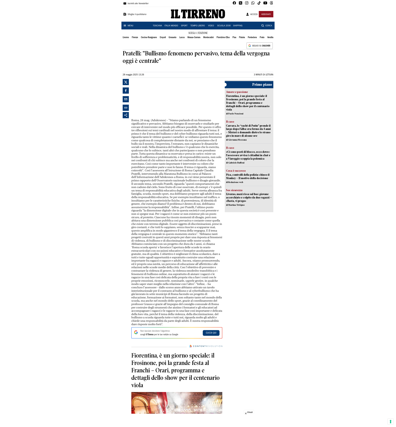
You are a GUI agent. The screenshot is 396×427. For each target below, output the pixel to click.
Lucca (182, 37)
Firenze (135, 37)
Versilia (270, 37)
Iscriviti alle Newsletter (138, 4)
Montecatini (208, 37)
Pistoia (242, 37)
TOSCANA (157, 26)
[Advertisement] (154, 98)
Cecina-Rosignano (149, 37)
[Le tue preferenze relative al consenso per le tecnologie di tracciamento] (391, 422)
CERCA (268, 26)
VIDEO (211, 26)
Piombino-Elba (223, 37)
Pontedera (252, 37)
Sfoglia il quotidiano (137, 14)
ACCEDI (254, 14)
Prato (262, 37)
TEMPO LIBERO (197, 26)
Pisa (234, 37)
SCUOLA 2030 (224, 26)
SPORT (184, 26)
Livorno (126, 37)
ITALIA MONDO (171, 26)
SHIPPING (237, 26)
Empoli (163, 37)
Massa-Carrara (193, 37)
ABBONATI (266, 14)
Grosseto (172, 37)
